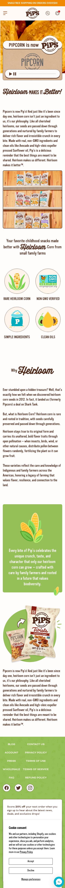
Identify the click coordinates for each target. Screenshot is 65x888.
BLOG (11, 744)
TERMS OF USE (36, 761)
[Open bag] (57, 13)
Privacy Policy (26, 852)
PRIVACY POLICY (36, 752)
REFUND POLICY (36, 777)
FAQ (11, 777)
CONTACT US (36, 744)
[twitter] (18, 788)
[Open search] (48, 13)
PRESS (11, 761)
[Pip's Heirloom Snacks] (33, 13)
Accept (31, 861)
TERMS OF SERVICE (36, 769)
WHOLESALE (11, 769)
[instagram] (30, 788)
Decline (30, 870)
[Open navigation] (5, 13)
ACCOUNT (11, 752)
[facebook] (6, 788)
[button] (59, 882)
